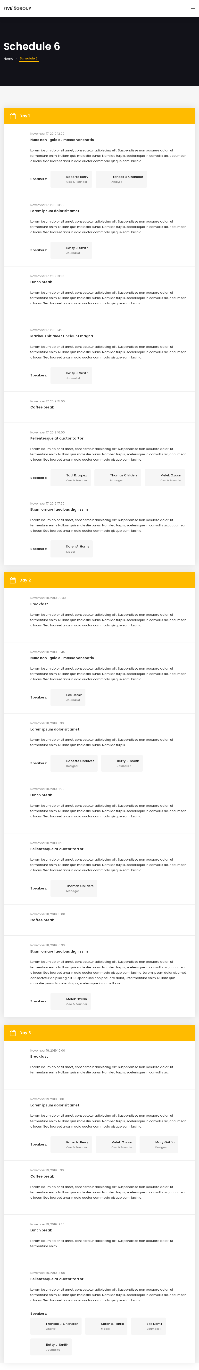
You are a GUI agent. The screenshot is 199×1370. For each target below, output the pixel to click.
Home (8, 58)
